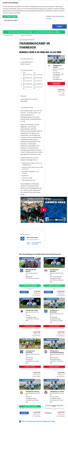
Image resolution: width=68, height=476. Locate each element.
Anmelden (59, 26)
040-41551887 (34, 244)
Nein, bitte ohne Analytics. (11, 20)
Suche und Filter (8, 35)
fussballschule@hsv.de (36, 242)
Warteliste (48, 413)
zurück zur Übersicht (26, 35)
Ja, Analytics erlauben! (10, 16)
